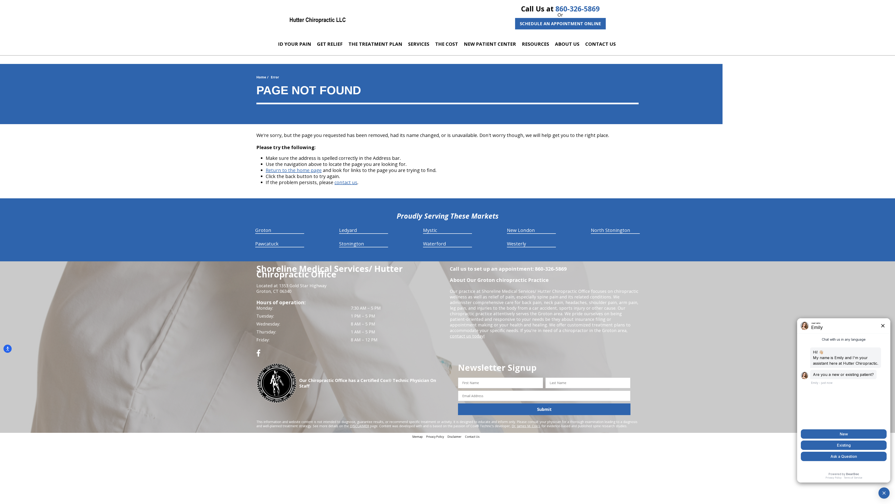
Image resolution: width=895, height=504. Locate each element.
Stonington (351, 244)
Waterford (434, 244)
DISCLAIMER (359, 426)
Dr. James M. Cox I (526, 426)
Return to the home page (294, 170)
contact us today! (467, 336)
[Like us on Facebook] (258, 355)
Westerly (516, 244)
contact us (345, 182)
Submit (544, 409)
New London (521, 230)
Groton (263, 230)
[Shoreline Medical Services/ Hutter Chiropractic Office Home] (318, 20)
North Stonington (610, 230)
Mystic (430, 230)
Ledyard (348, 230)
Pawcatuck (267, 244)
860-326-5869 (577, 9)
